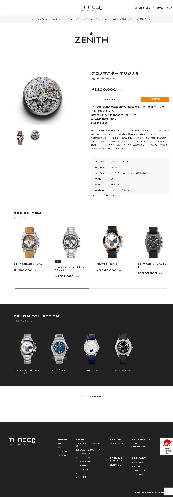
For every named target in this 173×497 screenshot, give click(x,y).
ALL (59, 443)
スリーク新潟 (81, 477)
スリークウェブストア (85, 453)
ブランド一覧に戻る (92, 396)
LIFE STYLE (62, 451)
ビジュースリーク (83, 457)
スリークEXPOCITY (83, 465)
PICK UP (115, 439)
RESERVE (138, 475)
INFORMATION (141, 439)
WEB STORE (144, 7)
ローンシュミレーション (105, 195)
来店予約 (159, 7)
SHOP (80, 439)
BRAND (63, 439)
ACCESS (137, 462)
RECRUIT (138, 466)
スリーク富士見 (82, 469)
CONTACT (138, 471)
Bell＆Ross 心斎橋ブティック (88, 450)
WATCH (61, 447)
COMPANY (139, 458)
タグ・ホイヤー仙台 (84, 461)
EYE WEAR (62, 455)
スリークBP (80, 473)
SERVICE (115, 465)
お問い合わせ (115, 99)
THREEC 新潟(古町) (120, 190)
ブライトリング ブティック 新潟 (88, 444)
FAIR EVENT (117, 444)
